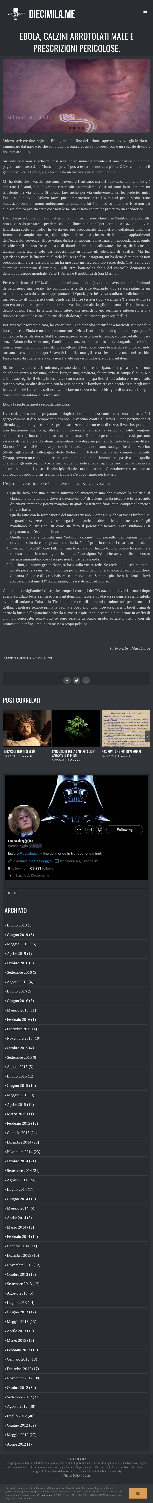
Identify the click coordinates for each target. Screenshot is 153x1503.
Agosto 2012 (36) (21, 1406)
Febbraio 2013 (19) (22, 1350)
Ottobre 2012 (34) (21, 1387)
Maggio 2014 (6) (20, 1208)
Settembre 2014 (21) (23, 1170)
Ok (138, 1493)
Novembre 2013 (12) (23, 1265)
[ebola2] (76, 96)
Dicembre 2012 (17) (23, 1369)
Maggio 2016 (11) (21, 1010)
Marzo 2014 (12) (20, 1227)
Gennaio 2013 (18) (22, 1359)
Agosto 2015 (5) (20, 1066)
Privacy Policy (72, 1475)
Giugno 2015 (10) (21, 1085)
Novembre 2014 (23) (23, 1151)
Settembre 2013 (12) (23, 1283)
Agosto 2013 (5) (20, 1293)
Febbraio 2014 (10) (22, 1236)
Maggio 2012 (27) (21, 1435)
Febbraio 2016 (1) (21, 1019)
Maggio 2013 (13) (21, 1321)
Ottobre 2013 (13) (21, 1274)
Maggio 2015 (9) (20, 1095)
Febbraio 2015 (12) (22, 1123)
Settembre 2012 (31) (23, 1397)
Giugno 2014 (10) (21, 1199)
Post (49, 658)
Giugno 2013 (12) (21, 1312)
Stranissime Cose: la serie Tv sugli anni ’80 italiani (124, 753)
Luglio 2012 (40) (21, 1416)
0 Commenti (25, 760)
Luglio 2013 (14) (21, 1302)
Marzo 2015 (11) (20, 1114)
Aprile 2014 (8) (19, 1217)
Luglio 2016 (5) (19, 991)
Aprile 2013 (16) (20, 1331)
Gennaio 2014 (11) (22, 1246)
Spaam (9, 658)
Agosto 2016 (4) (20, 982)
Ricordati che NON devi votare (72, 751)
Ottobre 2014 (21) (21, 1161)
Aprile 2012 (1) (19, 1444)
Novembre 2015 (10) (23, 1038)
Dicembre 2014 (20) (23, 1142)
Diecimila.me (78, 1458)
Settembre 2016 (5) (22, 972)
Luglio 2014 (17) (21, 1189)
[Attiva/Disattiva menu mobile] (145, 11)
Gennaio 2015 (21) (22, 1132)
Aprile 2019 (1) (19, 953)
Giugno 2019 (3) (20, 934)
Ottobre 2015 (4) (20, 1048)
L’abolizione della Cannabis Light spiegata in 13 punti (24, 753)
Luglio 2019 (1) (19, 925)
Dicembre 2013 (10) (23, 1255)
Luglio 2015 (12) (21, 1076)
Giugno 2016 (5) (20, 1000)
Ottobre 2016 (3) (20, 963)
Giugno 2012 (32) (21, 1425)
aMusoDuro (24, 658)
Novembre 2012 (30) (23, 1378)
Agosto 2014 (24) (21, 1180)
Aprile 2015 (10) (20, 1104)
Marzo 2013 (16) (20, 1340)
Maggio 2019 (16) (21, 944)
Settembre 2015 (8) (22, 1057)
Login (86, 1475)
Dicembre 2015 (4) (22, 1029)
